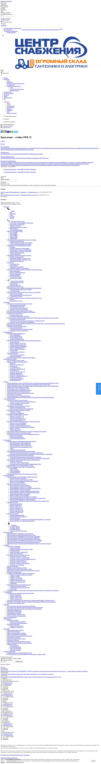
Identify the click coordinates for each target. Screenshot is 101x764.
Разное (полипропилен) (73, 165)
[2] (3, 175)
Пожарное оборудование (36, 154)
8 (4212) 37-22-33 (7, 682)
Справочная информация (17, 89)
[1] (1, 175)
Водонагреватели (71, 148)
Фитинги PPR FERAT (16, 158)
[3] (5, 175)
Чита (8, 111)
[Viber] (10, 132)
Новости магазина (7, 660)
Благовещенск (11, 106)
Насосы (36, 148)
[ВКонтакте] (2, 132)
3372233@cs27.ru (8, 735)
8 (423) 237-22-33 (7, 694)
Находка (9, 109)
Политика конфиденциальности (15, 762)
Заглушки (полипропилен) (8, 162)
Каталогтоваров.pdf (99, 388)
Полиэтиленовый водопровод (17, 154)
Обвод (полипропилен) (34, 164)
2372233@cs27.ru (8, 695)
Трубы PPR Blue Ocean (28, 158)
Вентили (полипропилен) (37, 162)
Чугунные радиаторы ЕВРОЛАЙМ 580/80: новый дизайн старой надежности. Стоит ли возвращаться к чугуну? (31, 677)
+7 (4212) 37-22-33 (5, 18)
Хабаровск (10, 110)
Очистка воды (12, 149)
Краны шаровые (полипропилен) (53, 162)
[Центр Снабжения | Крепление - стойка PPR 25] (20, 169)
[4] (7, 175)
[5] (9, 175)
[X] (8, 132)
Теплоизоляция (85, 148)
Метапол (27, 154)
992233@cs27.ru (7, 725)
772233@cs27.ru (7, 715)
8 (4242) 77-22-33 (7, 714)
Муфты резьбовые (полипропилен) (18, 164)
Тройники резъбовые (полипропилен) (72, 164)
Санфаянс (78, 148)
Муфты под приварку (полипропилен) (72, 162)
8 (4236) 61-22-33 (7, 704)
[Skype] (15, 132)
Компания (9, 82)
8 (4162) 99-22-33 (7, 723)
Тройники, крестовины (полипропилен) (51, 164)
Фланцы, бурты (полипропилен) (39, 165)
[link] (6, 22)
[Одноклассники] (4, 132)
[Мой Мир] (6, 132)
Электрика (3, 148)
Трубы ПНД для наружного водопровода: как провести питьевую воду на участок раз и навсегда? (27, 674)
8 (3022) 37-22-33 (7, 733)
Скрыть (93, 761)
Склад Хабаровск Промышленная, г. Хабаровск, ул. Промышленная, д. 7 (20, 192)
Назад (8, 80)
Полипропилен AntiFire (27, 148)
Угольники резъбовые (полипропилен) (19, 165)
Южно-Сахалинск (12, 113)
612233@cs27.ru (7, 705)
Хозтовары (19, 149)
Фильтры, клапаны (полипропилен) (57, 165)
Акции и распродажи (28, 149)
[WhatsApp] (13, 132)
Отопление (9, 148)
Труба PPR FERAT (6, 158)
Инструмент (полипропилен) (23, 162)
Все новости (4, 668)
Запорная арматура (61, 148)
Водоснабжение (16, 148)
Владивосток (10, 107)
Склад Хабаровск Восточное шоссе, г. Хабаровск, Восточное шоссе (19, 195)
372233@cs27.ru (6, 127)
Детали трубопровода (43, 148)
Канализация (52, 148)
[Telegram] (17, 132)
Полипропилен (5, 154)
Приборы (92, 148)
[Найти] (1, 17)
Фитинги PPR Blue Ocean (42, 158)
